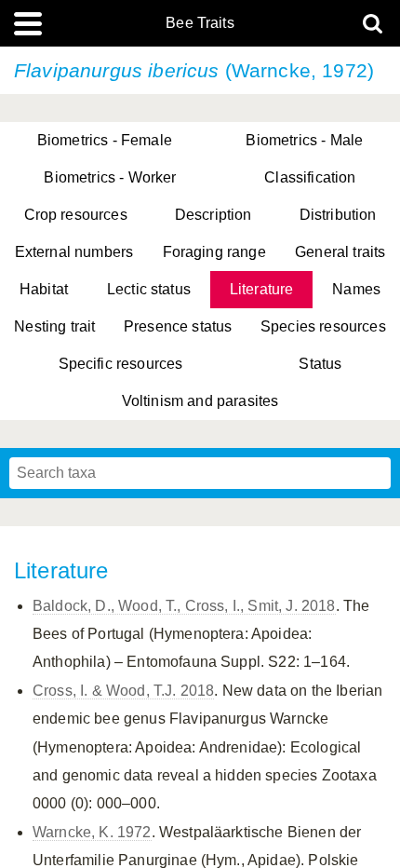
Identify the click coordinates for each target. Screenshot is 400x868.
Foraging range (214, 252)
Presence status (178, 326)
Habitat (44, 289)
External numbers (74, 252)
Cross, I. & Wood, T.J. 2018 (123, 690)
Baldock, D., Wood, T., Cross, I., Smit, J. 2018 (184, 606)
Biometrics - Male (304, 140)
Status (320, 364)
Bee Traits (200, 23)
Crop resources (75, 215)
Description (213, 215)
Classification (309, 177)
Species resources (323, 326)
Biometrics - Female (104, 140)
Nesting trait (54, 326)
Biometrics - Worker (110, 177)
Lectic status (149, 289)
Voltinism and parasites (200, 401)
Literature (262, 289)
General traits (340, 252)
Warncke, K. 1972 (92, 832)
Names (356, 289)
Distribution (338, 215)
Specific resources (121, 364)
